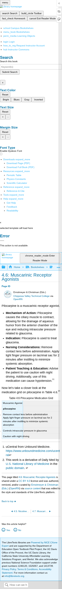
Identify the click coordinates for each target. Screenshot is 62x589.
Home (17, 267)
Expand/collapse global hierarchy (5, 267)
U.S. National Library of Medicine (27, 464)
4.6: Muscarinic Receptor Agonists (37, 477)
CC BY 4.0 (24, 480)
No (19, 530)
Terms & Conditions (27, 569)
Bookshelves (37, 267)
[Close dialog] (2, 240)
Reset (5, 94)
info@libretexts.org (14, 576)
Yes (8, 530)
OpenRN (17, 299)
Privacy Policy (9, 569)
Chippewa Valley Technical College (31, 296)
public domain (15, 468)
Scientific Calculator (17, 183)
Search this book (9, 61)
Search (7, 585)
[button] (12, 206)
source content (33, 488)
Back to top (7, 501)
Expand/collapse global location (58, 266)
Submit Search (10, 72)
